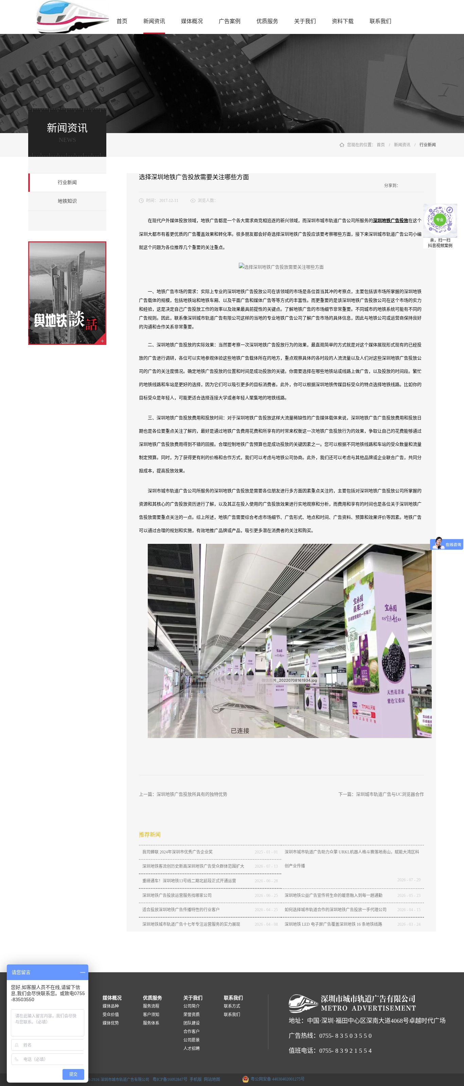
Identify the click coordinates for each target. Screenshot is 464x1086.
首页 (122, 21)
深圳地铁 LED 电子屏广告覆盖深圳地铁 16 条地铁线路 (333, 924)
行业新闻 (428, 145)
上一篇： (183, 794)
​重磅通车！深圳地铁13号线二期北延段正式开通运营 (189, 881)
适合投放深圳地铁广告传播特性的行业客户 (181, 909)
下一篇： (381, 794)
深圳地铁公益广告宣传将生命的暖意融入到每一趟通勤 (333, 895)
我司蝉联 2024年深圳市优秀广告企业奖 (177, 852)
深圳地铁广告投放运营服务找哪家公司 (177, 895)
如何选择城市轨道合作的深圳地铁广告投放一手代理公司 (336, 909)
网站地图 (211, 1079)
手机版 (195, 1079)
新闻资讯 (402, 145)
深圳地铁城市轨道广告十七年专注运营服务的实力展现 (191, 924)
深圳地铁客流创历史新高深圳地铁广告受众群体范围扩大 (193, 866)
